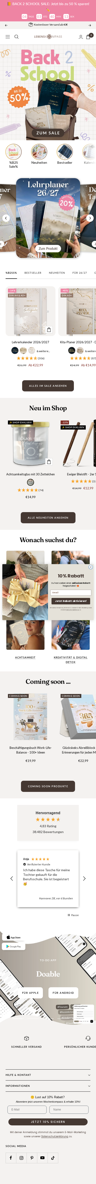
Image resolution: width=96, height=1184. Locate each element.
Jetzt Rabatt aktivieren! (70, 601)
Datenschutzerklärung (72, 610)
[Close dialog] (91, 567)
